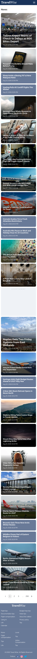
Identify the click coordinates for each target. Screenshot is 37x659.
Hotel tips (23, 614)
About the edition (25, 617)
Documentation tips (7, 614)
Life (2, 622)
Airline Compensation (20, 641)
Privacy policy (24, 620)
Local (17, 632)
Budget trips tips (25, 611)
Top (21, 622)
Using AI (4, 620)
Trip (16, 636)
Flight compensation (8, 617)
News (3, 632)
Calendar (4, 625)
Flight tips (4, 611)
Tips (2, 641)
